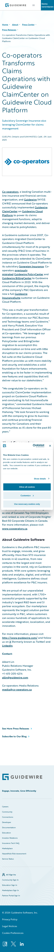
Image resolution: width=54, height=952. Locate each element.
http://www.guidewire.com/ (19, 638)
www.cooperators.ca (14, 528)
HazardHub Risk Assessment (14, 853)
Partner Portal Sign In (11, 895)
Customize (26, 495)
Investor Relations (10, 838)
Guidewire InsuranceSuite (14, 296)
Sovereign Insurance (31, 266)
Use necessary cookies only (27, 504)
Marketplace (7, 848)
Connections (7, 817)
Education (6, 832)
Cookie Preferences (12, 933)
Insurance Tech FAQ (10, 843)
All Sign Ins (11, 874)
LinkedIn (7, 646)
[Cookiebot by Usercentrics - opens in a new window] (33, 446)
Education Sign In (9, 885)
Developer (6, 822)
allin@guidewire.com (15, 677)
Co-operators (10, 192)
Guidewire (30, 199)
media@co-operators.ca (17, 689)
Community (7, 811)
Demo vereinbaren (47, 5)
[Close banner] (50, 446)
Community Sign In (10, 879)
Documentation (9, 827)
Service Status (8, 858)
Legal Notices (9, 926)
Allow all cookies (27, 487)
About (15, 24)
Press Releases (9, 29)
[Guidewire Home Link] (22, 777)
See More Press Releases (15, 728)
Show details (40, 478)
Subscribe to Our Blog (14, 736)
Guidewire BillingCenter (17, 278)
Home (5, 24)
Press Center (28, 24)
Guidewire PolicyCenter (28, 274)
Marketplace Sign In (10, 890)
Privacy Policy (9, 919)
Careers (5, 806)
